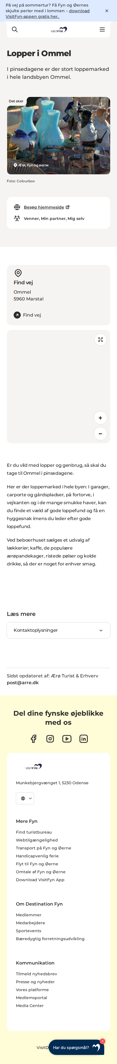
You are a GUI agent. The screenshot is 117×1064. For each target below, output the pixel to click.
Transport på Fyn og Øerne (43, 848)
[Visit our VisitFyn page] (33, 739)
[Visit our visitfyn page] (50, 739)
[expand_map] (100, 339)
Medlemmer (28, 914)
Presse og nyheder (35, 981)
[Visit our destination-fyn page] (84, 739)
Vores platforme (32, 989)
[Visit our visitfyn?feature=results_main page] (67, 739)
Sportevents (28, 930)
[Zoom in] (100, 418)
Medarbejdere (30, 922)
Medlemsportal (31, 997)
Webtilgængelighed (37, 840)
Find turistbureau (34, 832)
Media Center (30, 1005)
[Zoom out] (100, 433)
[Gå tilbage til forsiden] (58, 29)
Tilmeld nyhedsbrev (36, 973)
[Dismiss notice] (106, 10)
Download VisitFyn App (40, 879)
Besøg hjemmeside (44, 207)
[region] (58, 386)
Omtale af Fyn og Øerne (41, 871)
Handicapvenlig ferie (37, 856)
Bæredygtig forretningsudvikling (50, 938)
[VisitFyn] (33, 766)
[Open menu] (102, 29)
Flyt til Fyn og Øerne (37, 863)
